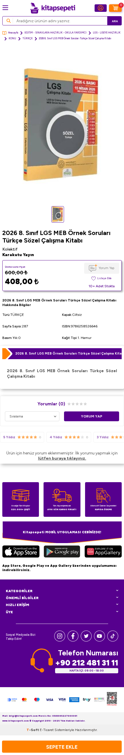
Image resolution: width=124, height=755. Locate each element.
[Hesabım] (100, 8)
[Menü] (5, 7)
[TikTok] (112, 640)
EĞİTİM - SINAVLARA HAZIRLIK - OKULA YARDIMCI (56, 32)
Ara (115, 21)
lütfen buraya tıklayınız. (62, 458)
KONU (12, 38)
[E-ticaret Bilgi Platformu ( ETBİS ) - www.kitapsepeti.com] (112, 699)
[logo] (52, 8)
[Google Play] (62, 552)
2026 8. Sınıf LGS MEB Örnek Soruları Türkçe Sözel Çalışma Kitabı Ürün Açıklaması (68, 353)
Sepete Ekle (62, 747)
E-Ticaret (47, 730)
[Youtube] (99, 640)
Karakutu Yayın (18, 254)
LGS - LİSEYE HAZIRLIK (107, 32)
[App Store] (21, 552)
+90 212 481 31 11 (86, 663)
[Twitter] (86, 640)
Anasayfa (13, 32)
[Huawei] (103, 552)
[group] (62, 126)
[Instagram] (59, 640)
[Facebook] (72, 640)
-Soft (33, 730)
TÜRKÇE (27, 38)
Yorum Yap (106, 268)
